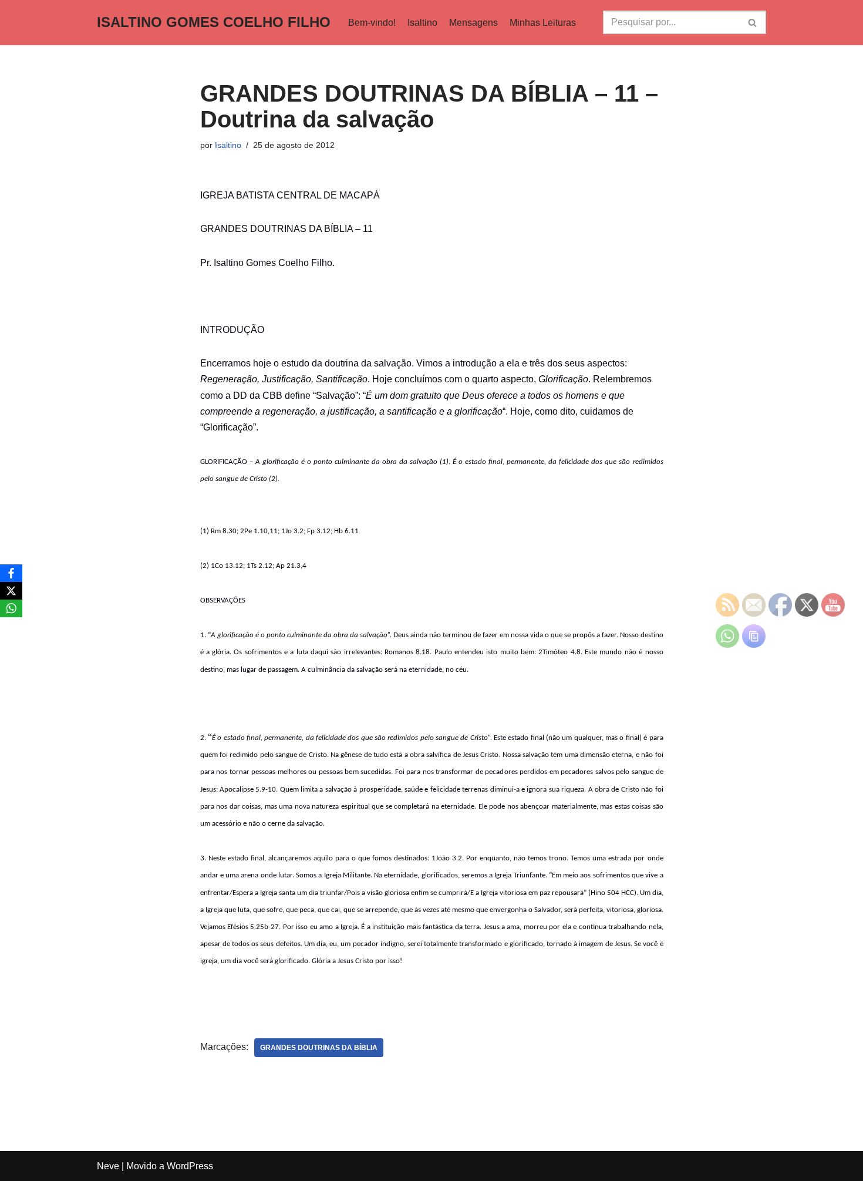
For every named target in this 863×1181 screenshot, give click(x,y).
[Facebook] (11, 573)
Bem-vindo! (372, 23)
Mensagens (473, 23)
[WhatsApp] (11, 608)
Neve (108, 1166)
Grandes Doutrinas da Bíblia (318, 1048)
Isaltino (422, 23)
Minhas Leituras (543, 23)
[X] (11, 591)
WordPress (190, 1166)
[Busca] (753, 22)
